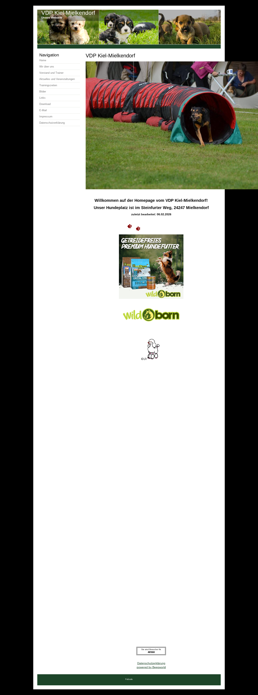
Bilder (42, 91)
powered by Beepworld (151, 667)
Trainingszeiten (48, 85)
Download (45, 104)
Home (42, 60)
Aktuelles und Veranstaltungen (57, 79)
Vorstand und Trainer (51, 72)
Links (42, 97)
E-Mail (43, 110)
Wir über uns (46, 66)
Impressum (45, 116)
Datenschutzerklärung (151, 663)
